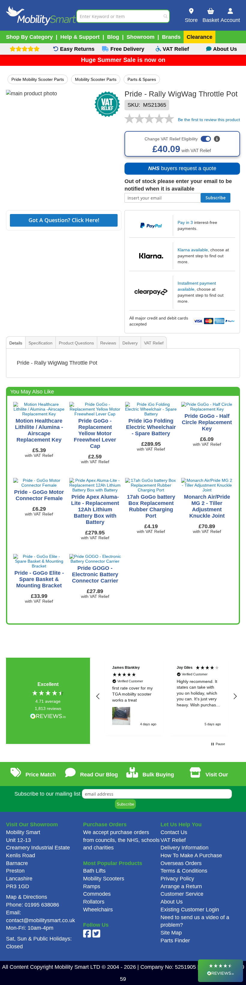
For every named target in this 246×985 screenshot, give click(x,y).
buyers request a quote (179, 170)
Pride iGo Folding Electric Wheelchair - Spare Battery (151, 427)
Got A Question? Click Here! (63, 220)
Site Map (171, 933)
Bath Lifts (94, 871)
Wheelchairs (98, 910)
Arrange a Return (181, 886)
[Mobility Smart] (41, 16)
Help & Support (80, 37)
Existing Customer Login (189, 910)
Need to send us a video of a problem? (194, 921)
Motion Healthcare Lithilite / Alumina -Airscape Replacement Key (39, 430)
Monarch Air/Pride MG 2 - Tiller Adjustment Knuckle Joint (207, 506)
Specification (40, 343)
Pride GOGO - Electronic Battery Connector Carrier (95, 574)
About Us (171, 902)
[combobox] (123, 16)
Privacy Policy (177, 879)
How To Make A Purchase (191, 855)
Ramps (91, 886)
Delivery (130, 343)
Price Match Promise (39, 779)
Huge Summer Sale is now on (123, 60)
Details (15, 343)
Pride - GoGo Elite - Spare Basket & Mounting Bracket (39, 579)
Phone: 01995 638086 (32, 905)
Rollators (93, 902)
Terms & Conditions (183, 871)
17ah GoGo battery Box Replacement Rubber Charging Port (151, 506)
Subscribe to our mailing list (47, 794)
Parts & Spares (142, 79)
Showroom (140, 37)
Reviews (108, 343)
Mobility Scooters (103, 879)
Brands (171, 37)
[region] (166, 696)
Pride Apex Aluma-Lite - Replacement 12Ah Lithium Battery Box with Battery (95, 509)
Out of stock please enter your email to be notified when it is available (178, 185)
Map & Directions (26, 897)
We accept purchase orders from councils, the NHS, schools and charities (121, 840)
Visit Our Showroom (211, 779)
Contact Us (173, 832)
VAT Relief (154, 343)
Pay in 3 (185, 222)
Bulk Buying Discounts (155, 779)
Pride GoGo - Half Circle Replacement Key (207, 422)
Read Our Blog (98, 775)
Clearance (199, 37)
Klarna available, (193, 249)
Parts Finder (175, 941)
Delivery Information (184, 848)
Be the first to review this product (209, 119)
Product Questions (76, 343)
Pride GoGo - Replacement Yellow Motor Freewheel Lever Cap (95, 433)
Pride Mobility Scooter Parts (37, 79)
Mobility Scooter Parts (95, 79)
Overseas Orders (181, 863)
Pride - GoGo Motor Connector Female (39, 495)
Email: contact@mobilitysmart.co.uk (40, 916)
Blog (113, 37)
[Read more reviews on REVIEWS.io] (48, 716)
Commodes (97, 894)
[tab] (16, 343)
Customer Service (181, 894)
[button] (98, 696)
